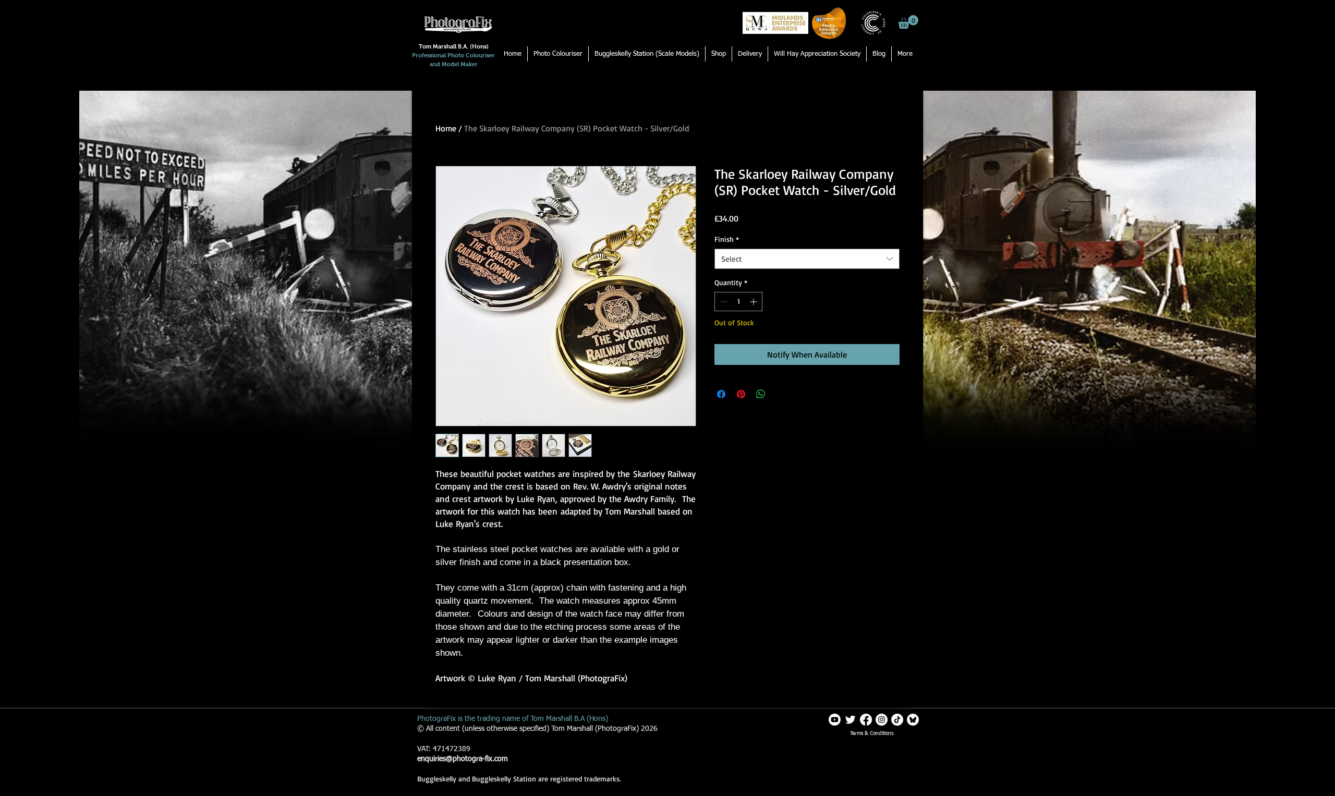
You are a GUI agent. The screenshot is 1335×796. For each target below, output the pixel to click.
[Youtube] (835, 720)
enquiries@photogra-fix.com (462, 759)
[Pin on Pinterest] (741, 394)
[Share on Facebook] (721, 394)
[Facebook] (866, 720)
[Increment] (754, 301)
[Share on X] (780, 394)
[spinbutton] (738, 301)
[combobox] (807, 259)
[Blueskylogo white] (913, 720)
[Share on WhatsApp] (761, 394)
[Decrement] (722, 301)
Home (445, 128)
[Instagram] (882, 720)
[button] (908, 22)
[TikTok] (897, 720)
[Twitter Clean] (850, 720)
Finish (726, 239)
